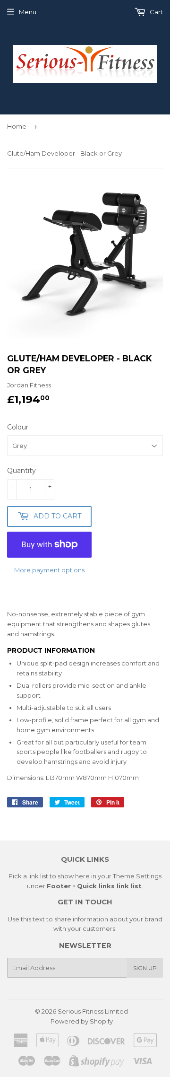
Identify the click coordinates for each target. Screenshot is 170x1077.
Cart (155, 12)
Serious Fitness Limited (93, 1011)
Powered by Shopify (82, 1021)
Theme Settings (137, 876)
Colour (17, 427)
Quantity (21, 470)
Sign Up (145, 968)
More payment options (49, 570)
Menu (27, 12)
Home (16, 126)
